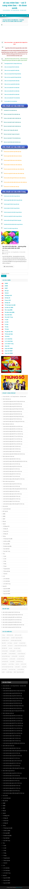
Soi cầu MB (4, 653)
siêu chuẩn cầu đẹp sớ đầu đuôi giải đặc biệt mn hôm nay (15, 461)
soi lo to (17, 664)
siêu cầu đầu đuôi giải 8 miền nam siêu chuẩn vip (14, 177)
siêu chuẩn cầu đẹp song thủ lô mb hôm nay (12, 406)
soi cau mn (10, 645)
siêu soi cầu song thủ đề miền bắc (12, 84)
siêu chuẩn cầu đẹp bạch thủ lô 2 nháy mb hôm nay (14, 401)
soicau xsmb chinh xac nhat (20, 645)
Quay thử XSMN (9, 353)
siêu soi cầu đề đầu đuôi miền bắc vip (12, 142)
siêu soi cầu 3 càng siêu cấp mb (11, 130)
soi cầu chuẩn (5, 651)
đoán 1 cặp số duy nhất (19, 672)
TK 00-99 (7, 336)
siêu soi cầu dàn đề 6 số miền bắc (12, 91)
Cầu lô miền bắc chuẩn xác (8, 424)
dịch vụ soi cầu (18, 635)
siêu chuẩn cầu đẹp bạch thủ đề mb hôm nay (12, 414)
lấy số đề (4, 643)
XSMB (6, 283)
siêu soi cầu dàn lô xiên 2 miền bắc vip (12, 118)
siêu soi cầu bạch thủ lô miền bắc (12, 67)
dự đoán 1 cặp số (5, 637)
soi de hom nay (19, 661)
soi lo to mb (23, 664)
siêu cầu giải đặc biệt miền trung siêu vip (13, 200)
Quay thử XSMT (9, 351)
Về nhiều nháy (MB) (9, 312)
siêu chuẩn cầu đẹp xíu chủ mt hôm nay (11, 486)
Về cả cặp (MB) (8, 310)
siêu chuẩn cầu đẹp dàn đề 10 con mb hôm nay (13, 433)
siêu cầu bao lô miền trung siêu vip (11, 208)
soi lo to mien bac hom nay (7, 666)
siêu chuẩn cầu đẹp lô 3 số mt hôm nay (11, 501)
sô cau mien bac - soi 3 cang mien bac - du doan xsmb (14, 252)
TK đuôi (7, 329)
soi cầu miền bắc (12, 653)
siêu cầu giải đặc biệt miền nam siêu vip (13, 156)
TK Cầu (4, 536)
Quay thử (7, 346)
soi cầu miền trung (6, 656)
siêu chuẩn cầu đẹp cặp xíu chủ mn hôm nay (12, 471)
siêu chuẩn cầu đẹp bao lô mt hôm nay (11, 491)
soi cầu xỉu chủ (5, 661)
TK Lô (4, 553)
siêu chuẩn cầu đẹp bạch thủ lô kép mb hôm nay (13, 416)
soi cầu (10, 648)
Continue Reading (9, 266)
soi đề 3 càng (9, 672)
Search (3, 276)
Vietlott (7, 293)
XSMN (6, 285)
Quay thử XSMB (9, 348)
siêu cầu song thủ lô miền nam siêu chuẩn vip (14, 173)
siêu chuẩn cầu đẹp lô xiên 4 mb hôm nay (12, 451)
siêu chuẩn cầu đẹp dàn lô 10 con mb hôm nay (13, 436)
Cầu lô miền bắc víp (7, 399)
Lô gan (6, 319)
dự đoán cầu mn (5, 640)
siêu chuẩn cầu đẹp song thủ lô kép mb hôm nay (13, 408)
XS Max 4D (7, 298)
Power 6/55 (8, 300)
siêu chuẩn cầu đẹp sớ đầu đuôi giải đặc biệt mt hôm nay (15, 488)
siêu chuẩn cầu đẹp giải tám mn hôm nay (12, 473)
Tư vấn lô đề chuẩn (7, 508)
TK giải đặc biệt (9, 331)
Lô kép (6, 324)
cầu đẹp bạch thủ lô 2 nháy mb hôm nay (13, 63)
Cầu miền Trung (9, 317)
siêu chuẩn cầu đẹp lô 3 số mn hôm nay (11, 476)
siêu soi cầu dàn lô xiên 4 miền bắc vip (12, 126)
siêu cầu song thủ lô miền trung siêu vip (13, 216)
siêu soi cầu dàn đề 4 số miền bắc (12, 87)
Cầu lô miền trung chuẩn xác (9, 481)
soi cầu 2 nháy (17, 648)
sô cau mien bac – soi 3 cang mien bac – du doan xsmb (14, 5)
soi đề (3, 672)
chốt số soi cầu (10, 635)
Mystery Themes (19, 887)
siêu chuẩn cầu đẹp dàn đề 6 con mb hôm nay (12, 428)
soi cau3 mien (22, 643)
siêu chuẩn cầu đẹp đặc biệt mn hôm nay (11, 458)
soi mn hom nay (12, 669)
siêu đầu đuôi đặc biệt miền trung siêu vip (13, 224)
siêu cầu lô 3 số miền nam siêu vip (11, 186)
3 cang (3, 635)
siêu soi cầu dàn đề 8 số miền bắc (12, 94)
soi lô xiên (24, 666)
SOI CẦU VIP (4, 648)
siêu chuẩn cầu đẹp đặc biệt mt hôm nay (11, 496)
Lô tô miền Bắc (8, 339)
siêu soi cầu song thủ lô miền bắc (12, 70)
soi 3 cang (10, 643)
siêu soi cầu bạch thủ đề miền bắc (12, 80)
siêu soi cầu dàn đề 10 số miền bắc (12, 97)
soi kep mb (4, 664)
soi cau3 (15, 643)
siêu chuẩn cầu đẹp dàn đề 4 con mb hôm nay (12, 426)
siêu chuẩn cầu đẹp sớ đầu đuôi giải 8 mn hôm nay (13, 478)
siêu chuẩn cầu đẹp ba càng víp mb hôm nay (12, 411)
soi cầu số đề (14, 656)
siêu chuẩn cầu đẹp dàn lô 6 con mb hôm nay (12, 441)
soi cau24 (4, 645)
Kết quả (7, 290)
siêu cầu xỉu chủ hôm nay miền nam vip (12, 151)
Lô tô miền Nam (9, 341)
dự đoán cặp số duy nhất (16, 640)
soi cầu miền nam (21, 653)
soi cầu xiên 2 (5, 658)
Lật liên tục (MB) (9, 307)
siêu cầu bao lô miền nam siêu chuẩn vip (13, 164)
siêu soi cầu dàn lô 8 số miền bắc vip (12, 114)
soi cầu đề (12, 661)
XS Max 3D (7, 302)
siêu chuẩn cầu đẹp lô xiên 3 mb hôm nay (12, 448)
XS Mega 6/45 (8, 295)
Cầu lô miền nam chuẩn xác (8, 456)
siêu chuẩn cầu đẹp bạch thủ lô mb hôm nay (12, 418)
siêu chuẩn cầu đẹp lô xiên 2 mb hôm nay (12, 446)
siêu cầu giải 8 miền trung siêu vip (11, 204)
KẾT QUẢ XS (5, 511)
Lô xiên (6, 322)
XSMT (6, 288)
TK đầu (6, 326)
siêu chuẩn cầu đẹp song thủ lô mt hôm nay (12, 483)
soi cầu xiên (21, 656)
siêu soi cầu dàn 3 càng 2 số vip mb (11, 134)
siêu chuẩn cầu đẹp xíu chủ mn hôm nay (11, 463)
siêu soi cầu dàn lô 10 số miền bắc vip (12, 138)
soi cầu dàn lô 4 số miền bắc (11, 101)
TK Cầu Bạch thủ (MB (10, 305)
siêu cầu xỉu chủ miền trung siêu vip (12, 196)
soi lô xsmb (4, 669)
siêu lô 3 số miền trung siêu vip (11, 228)
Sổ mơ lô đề (5, 506)
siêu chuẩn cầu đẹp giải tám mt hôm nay (11, 498)
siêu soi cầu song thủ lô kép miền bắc (13, 77)
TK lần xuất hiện (9, 334)
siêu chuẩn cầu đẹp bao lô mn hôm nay (11, 468)
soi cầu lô (19, 651)
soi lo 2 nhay (11, 664)
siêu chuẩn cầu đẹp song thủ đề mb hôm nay (12, 403)
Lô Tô (4, 576)
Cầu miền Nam (8, 314)
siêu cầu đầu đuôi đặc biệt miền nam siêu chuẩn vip (15, 182)
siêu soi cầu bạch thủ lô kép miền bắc (13, 73)
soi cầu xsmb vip (20, 658)
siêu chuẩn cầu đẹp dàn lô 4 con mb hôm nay (12, 438)
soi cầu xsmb (12, 658)
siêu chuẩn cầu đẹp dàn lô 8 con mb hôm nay (12, 443)
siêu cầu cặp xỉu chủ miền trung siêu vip (13, 212)
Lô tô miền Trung (9, 343)
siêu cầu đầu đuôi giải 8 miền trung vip (12, 220)
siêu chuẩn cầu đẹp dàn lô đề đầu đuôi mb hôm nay (14, 453)
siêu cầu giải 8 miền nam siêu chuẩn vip (12, 160)
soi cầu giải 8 (12, 651)
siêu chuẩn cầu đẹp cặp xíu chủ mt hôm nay (12, 493)
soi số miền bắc (20, 669)
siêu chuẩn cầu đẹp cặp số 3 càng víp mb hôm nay (13, 421)
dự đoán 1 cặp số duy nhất (16, 637)
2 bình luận (6, 253)
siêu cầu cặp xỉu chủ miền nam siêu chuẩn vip (14, 169)
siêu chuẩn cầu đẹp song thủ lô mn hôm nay (12, 466)
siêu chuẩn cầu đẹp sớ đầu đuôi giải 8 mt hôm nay (13, 503)
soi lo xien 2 (17, 666)
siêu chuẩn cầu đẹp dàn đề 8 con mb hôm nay (12, 431)
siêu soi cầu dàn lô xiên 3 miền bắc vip (12, 122)
